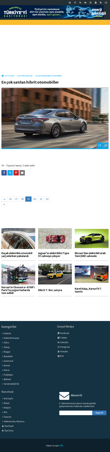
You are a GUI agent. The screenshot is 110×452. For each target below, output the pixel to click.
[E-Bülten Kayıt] (106, 2)
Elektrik (7, 333)
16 (10, 199)
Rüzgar (7, 352)
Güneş (7, 347)
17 (16, 199)
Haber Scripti (52, 445)
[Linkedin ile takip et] (85, 2)
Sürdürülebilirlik (11, 384)
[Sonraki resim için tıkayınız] (55, 118)
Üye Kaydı (9, 426)
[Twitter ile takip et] (80, 2)
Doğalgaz (8, 375)
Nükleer (7, 379)
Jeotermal (8, 361)
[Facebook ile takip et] (75, 2)
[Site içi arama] (69, 2)
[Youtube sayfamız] (95, 2)
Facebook (64, 333)
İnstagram (65, 347)
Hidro (6, 343)
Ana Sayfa (8, 398)
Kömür (7, 365)
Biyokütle (8, 356)
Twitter (63, 338)
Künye (6, 403)
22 (47, 199)
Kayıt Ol (99, 413)
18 (22, 199)
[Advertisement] (55, 47)
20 (34, 199)
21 (41, 199)
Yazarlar (7, 417)
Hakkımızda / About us (14, 421)
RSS (62, 356)
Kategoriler (9, 326)
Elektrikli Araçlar (11, 338)
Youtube (64, 351)
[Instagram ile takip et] (90, 2)
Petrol (6, 370)
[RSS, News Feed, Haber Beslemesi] (100, 2)
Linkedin (64, 342)
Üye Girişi (8, 431)
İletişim (7, 408)
